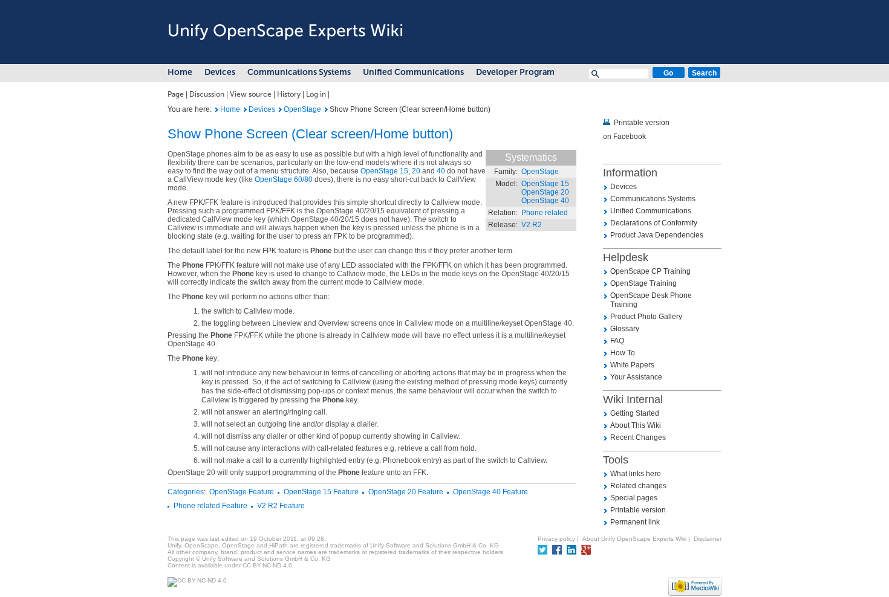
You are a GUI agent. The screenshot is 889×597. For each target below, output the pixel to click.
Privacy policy (556, 538)
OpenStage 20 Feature (405, 492)
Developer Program (515, 72)
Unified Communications (413, 72)
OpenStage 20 (545, 192)
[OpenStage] (280, 109)
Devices (219, 72)
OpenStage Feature (241, 492)
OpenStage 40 (545, 200)
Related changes (638, 486)
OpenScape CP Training (650, 271)
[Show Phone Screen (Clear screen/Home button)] (216, 109)
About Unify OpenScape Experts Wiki (634, 538)
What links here (635, 474)
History (289, 94)
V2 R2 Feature (281, 506)
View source (251, 94)
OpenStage (302, 109)
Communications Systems (299, 72)
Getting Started (634, 413)
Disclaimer (707, 538)
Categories (186, 492)
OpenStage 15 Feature (321, 492)
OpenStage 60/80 (284, 179)
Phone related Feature (210, 506)
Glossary (624, 328)
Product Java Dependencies (656, 235)
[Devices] (245, 109)
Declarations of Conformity (653, 223)
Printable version (641, 122)
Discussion (206, 94)
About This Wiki (635, 425)
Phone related (544, 212)
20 (416, 171)
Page (176, 94)
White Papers (632, 365)
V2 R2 (531, 225)
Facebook (629, 136)
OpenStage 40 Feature (490, 492)
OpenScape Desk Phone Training (651, 300)
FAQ (617, 341)
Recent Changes (638, 437)
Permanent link (635, 522)
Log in (316, 94)
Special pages (633, 498)
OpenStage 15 (545, 183)
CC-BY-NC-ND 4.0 (267, 565)
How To (622, 353)
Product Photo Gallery (646, 316)
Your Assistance (636, 377)
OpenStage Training (643, 283)
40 (441, 171)
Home (180, 72)
